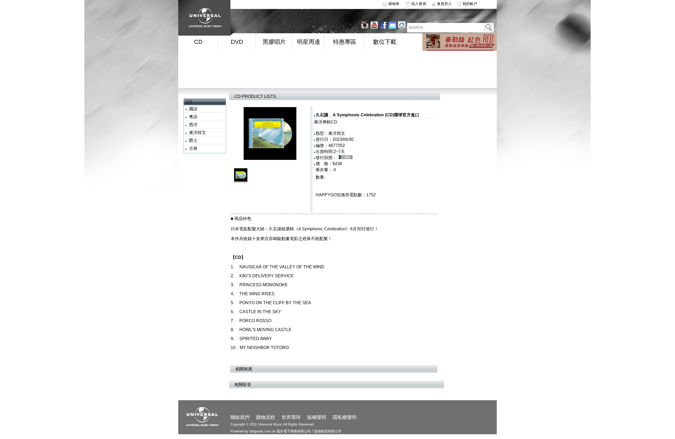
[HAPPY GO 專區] (459, 42)
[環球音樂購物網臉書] (383, 25)
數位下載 (384, 42)
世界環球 (291, 417)
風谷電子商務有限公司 (294, 431)
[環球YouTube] (365, 25)
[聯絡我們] (392, 25)
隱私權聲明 (344, 417)
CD (198, 42)
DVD (237, 42)
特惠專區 (344, 42)
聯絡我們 (239, 417)
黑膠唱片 (274, 42)
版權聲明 (316, 417)
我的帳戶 (469, 4)
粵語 (193, 116)
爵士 (193, 140)
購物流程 (265, 417)
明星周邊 (308, 42)
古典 (193, 148)
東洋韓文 (197, 132)
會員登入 (444, 4)
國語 (193, 109)
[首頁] (203, 15)
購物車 (393, 4)
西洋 (193, 124)
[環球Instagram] (374, 25)
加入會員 (418, 4)
